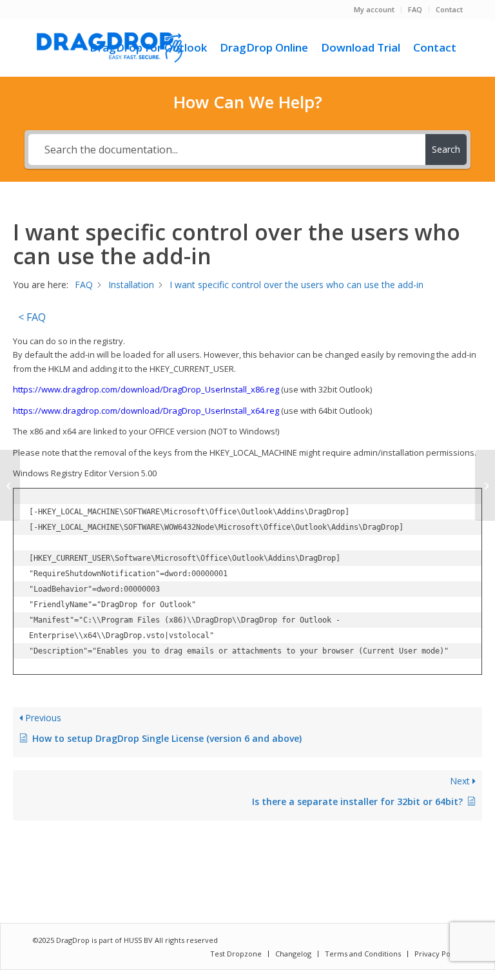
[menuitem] (374, 9)
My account (374, 9)
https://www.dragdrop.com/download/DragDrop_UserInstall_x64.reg (146, 410)
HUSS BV (139, 940)
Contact (449, 9)
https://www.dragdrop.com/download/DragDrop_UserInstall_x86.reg (146, 389)
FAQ (415, 9)
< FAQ (32, 317)
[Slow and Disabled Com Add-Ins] (10, 485)
